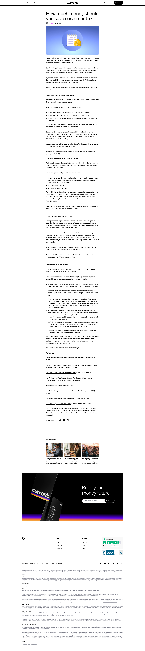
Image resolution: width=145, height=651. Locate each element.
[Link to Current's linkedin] (121, 563)
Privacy (52, 563)
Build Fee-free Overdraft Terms (67, 615)
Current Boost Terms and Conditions (110, 602)
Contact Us (59, 545)
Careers (84, 545)
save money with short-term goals (65, 233)
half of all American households (64, 70)
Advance (38, 2)
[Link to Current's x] (113, 563)
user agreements (109, 637)
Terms (43, 563)
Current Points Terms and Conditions (32, 622)
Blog (57, 542)
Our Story (84, 542)
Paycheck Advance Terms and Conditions (90, 595)
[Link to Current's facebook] (117, 563)
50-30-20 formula (54, 107)
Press (83, 548)
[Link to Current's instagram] (100, 563)
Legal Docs (59, 548)
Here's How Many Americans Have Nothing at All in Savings (66, 391)
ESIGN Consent (59, 563)
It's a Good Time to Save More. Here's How (60, 398)
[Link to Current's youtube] (104, 563)
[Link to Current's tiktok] (109, 563)
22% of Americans (79, 269)
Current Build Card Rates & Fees (76, 590)
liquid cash (68, 199)
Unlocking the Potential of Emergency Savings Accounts (65, 358)
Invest (33, 2)
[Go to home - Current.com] (72, 2)
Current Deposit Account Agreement (93, 590)
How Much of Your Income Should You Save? (61, 373)
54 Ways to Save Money (54, 386)
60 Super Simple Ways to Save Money (58, 404)
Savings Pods (72, 311)
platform (102, 637)
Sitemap (38, 563)
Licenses (47, 563)
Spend (23, 2)
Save (28, 2)
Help (110, 2)
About (105, 2)
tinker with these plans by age (80, 132)
